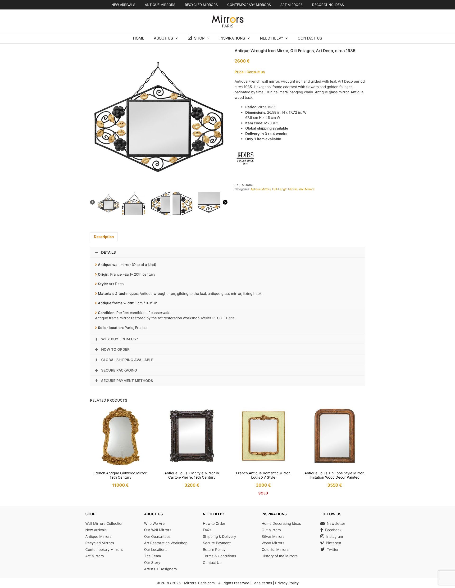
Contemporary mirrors (249, 5)
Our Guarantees (157, 536)
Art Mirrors (94, 556)
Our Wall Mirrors (157, 530)
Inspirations (232, 38)
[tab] (104, 237)
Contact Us (310, 38)
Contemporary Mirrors (104, 549)
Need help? (271, 38)
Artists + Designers (160, 569)
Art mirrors (291, 5)
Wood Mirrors (273, 543)
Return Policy (214, 549)
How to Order (214, 523)
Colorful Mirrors (275, 549)
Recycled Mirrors (99, 543)
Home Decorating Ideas (281, 523)
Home (138, 38)
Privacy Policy (287, 583)
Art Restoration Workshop (165, 543)
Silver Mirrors (273, 536)
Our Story (152, 562)
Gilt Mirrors (271, 530)
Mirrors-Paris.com (199, 583)
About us (163, 38)
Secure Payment (217, 543)
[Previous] (92, 203)
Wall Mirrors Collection (104, 523)
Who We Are (154, 523)
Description (104, 236)
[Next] (225, 203)
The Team (152, 556)
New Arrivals (123, 5)
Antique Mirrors (260, 189)
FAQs (207, 530)
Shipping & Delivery (219, 536)
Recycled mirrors (201, 5)
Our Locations (155, 549)
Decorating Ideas (328, 5)
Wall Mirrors (306, 189)
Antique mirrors (160, 5)
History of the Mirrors (280, 556)
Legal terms (262, 583)
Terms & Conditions (219, 556)
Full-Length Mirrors (284, 189)
